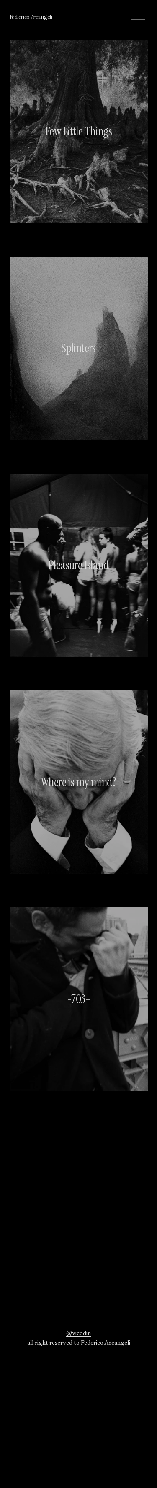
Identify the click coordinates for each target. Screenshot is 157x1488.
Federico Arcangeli (31, 16)
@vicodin (78, 1334)
